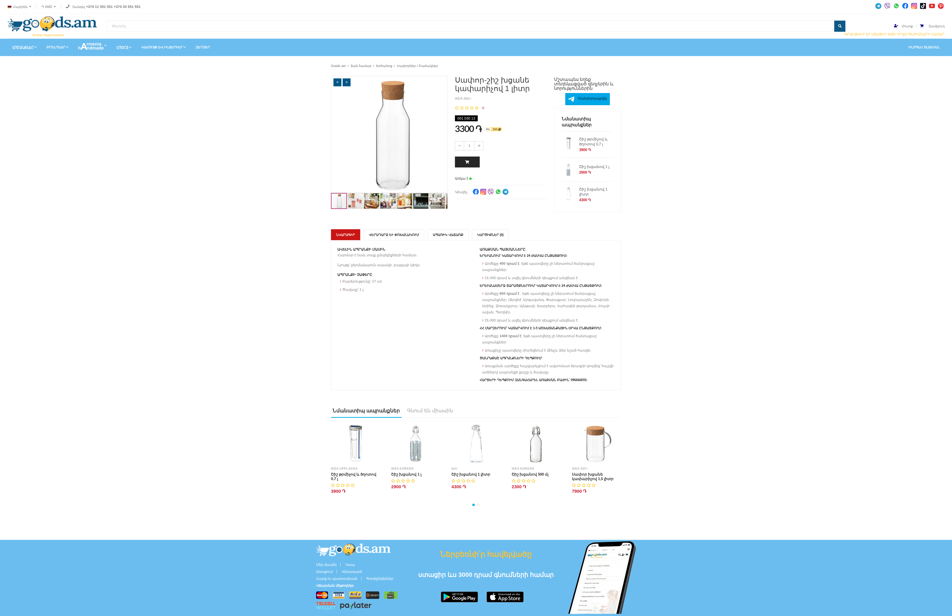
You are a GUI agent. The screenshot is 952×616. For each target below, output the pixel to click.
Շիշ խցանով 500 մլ (530, 474)
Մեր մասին (326, 564)
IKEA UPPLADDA (344, 468)
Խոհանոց (384, 66)
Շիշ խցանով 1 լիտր (593, 191)
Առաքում (324, 571)
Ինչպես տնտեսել (924, 47)
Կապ (350, 564)
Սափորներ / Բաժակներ (417, 66)
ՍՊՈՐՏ (122, 47)
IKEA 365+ (580, 468)
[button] (337, 82)
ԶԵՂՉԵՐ (203, 47)
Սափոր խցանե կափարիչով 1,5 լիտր (593, 476)
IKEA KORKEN (402, 468)
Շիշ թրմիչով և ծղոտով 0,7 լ (593, 141)
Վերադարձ (351, 571)
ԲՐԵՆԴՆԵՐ (56, 47)
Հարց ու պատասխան (336, 578)
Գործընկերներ (379, 578)
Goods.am (338, 66)
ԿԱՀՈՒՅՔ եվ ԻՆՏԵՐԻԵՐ (162, 47)
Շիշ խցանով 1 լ (594, 166)
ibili (454, 468)
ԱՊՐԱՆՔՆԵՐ (23, 47)
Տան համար (361, 66)
